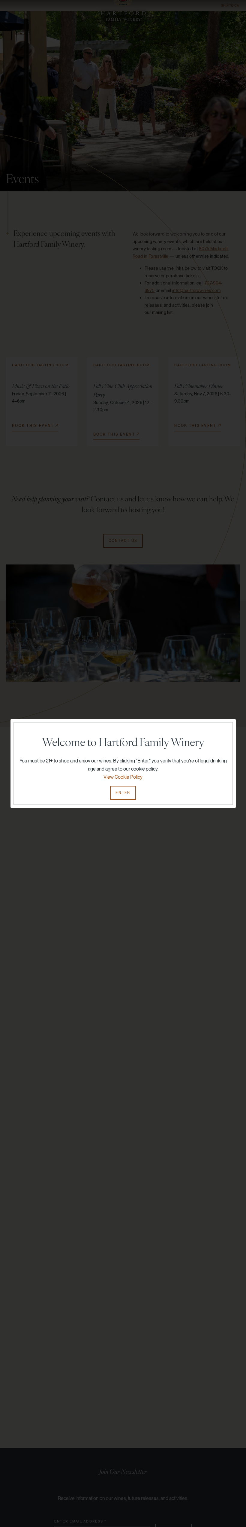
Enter (123, 793)
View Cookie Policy (123, 777)
